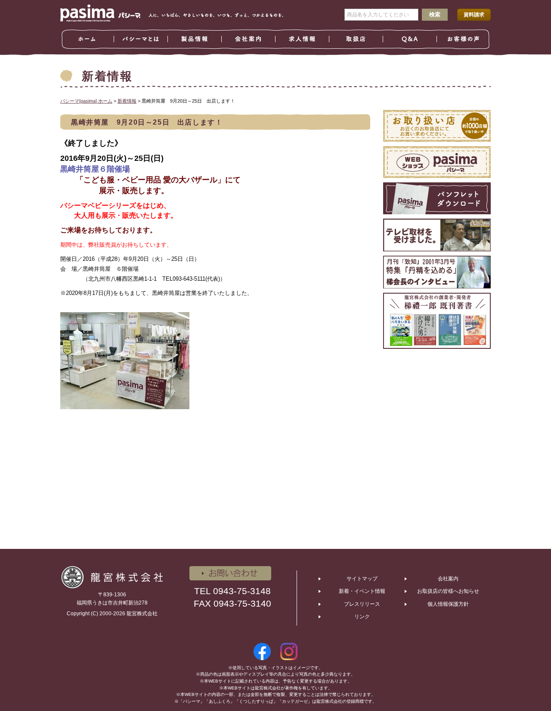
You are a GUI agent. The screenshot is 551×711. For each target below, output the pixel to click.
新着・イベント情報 (362, 591)
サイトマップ (362, 578)
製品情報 (195, 39)
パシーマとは (141, 39)
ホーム (87, 39)
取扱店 (356, 39)
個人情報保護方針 (448, 604)
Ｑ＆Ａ (410, 39)
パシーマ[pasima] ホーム (86, 100)
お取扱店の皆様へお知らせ (448, 591)
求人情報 (302, 39)
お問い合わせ (230, 573)
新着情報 (127, 100)
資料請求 (474, 14)
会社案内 (249, 39)
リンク (362, 616)
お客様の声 (464, 39)
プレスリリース (362, 604)
